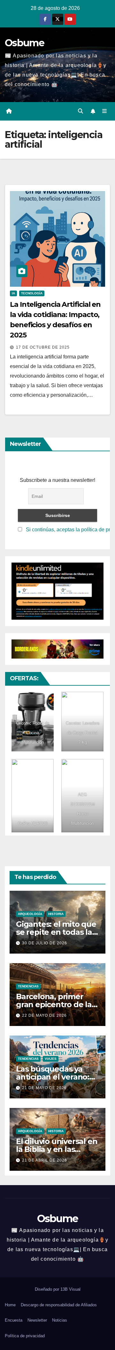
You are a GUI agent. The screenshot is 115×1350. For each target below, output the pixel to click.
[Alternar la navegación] (104, 111)
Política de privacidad (25, 1335)
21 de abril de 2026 (44, 1160)
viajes (51, 1058)
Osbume (24, 43)
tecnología (31, 293)
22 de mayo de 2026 (44, 1015)
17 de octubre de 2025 (43, 347)
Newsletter (37, 1320)
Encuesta (13, 1320)
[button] (80, 111)
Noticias (59, 1320)
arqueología (30, 914)
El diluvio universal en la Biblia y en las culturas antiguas (56, 1149)
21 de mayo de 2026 (44, 1088)
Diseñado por (47, 1289)
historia (56, 914)
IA (13, 293)
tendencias (28, 986)
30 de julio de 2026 (44, 943)
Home (10, 1304)
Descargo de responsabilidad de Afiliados (59, 1304)
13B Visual (70, 1289)
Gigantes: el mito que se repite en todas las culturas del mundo (56, 932)
